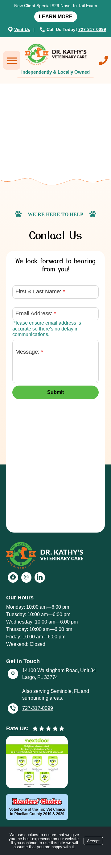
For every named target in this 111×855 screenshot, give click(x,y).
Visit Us (22, 29)
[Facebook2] (13, 577)
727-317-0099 (92, 29)
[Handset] (43, 29)
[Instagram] (26, 577)
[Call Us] (103, 60)
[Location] (10, 29)
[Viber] (13, 708)
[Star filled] (35, 728)
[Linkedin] (40, 577)
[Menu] (11, 60)
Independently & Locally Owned (55, 72)
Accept (93, 841)
